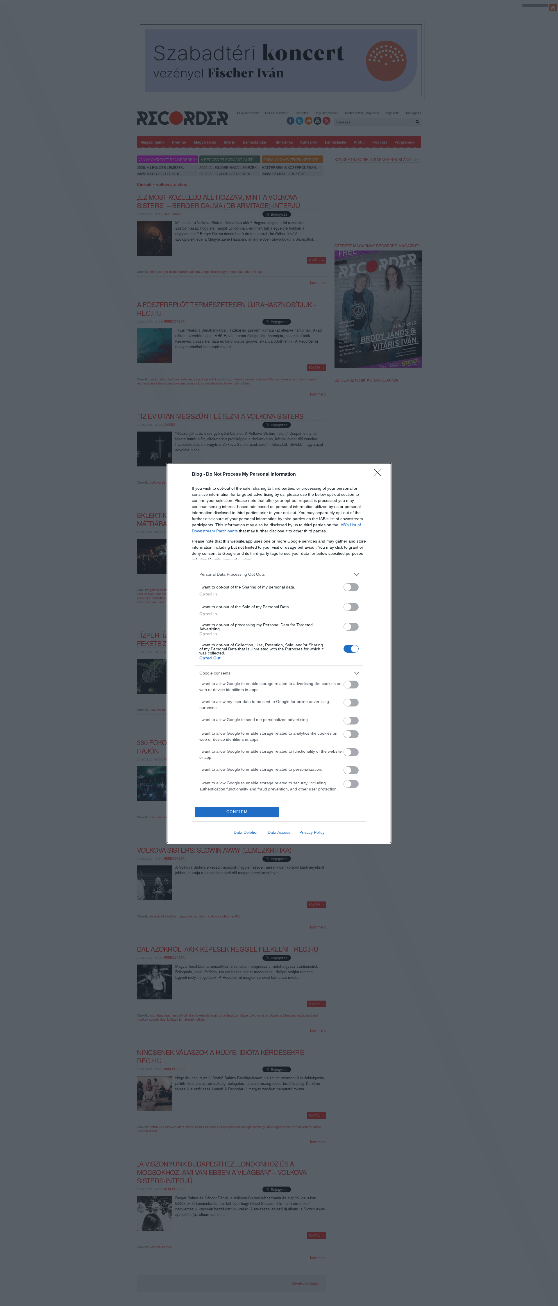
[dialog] (279, 653)
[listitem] (279, 574)
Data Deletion (246, 832)
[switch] (351, 587)
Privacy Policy (312, 832)
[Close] (379, 474)
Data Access (279, 832)
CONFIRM (237, 812)
